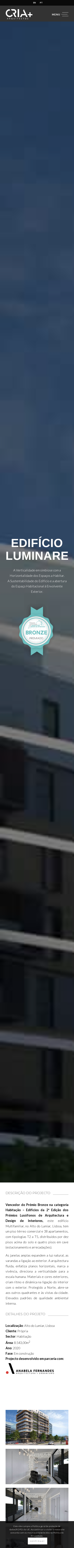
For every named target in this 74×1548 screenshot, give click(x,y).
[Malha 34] (37, 1427)
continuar (37, 1541)
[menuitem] (34, 3)
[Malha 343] (37, 1505)
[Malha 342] (37, 1466)
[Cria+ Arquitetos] (31, 14)
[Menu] (58, 14)
